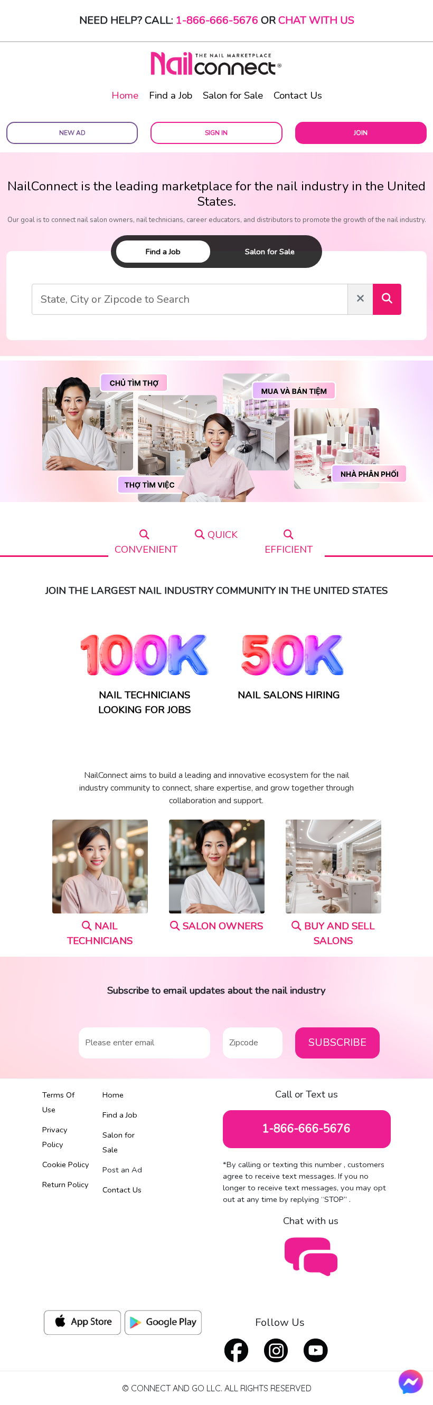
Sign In (216, 133)
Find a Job (170, 95)
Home (124, 95)
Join (361, 133)
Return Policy (65, 1184)
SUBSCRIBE (337, 1042)
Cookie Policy (65, 1164)
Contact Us (298, 95)
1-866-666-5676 (217, 20)
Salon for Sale (233, 95)
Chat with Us (316, 20)
